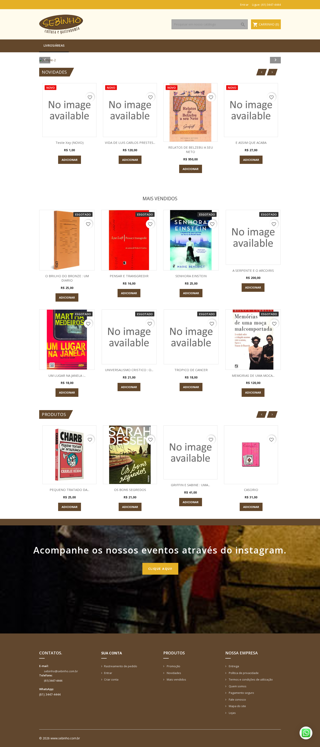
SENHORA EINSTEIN (191, 276)
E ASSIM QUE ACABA (251, 142)
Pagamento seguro (241, 693)
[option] (160, 60)
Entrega (233, 666)
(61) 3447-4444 (271, 5)
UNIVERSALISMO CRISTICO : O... (129, 370)
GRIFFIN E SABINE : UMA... (190, 485)
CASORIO (251, 489)
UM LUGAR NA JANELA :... (67, 375)
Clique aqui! (160, 569)
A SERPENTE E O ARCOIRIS (253, 270)
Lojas (232, 713)
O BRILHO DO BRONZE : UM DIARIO (67, 278)
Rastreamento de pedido (120, 666)
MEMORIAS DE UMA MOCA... (253, 375)
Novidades (173, 673)
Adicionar (69, 160)
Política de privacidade (243, 673)
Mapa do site (237, 706)
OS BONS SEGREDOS (130, 489)
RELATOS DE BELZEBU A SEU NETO (190, 149)
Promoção (173, 666)
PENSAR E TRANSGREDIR (129, 276)
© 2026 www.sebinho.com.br (59, 738)
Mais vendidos (176, 679)
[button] (57, 60)
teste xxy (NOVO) (70, 142)
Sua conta (111, 653)
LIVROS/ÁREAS (54, 45)
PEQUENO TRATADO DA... (69, 489)
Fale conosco (237, 699)
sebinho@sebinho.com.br (61, 671)
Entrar (108, 673)
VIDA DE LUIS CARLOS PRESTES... (130, 142)
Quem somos (237, 686)
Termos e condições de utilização (250, 679)
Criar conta (111, 679)
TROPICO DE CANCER (191, 370)
